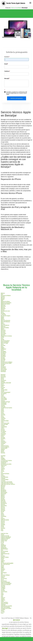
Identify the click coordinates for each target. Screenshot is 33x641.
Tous (2, 592)
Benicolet (3, 359)
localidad (18, 7)
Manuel (2, 487)
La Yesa (3, 611)
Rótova (2, 558)
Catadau (3, 405)
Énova (2, 436)
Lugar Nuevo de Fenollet (6, 482)
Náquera (3, 509)
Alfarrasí (3, 324)
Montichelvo (4, 505)
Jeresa (2, 471)
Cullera (2, 428)
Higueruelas (4, 465)
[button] (16, 11)
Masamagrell (4, 492)
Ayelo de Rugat (4, 343)
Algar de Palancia (5, 325)
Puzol (2, 543)
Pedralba (3, 524)
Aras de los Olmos (5, 340)
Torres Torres (4, 591)
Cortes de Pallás (5, 420)
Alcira (2, 312)
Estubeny (3, 438)
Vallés (2, 601)
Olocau (2, 515)
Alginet (2, 328)
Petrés (2, 525)
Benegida (3, 355)
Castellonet (3, 403)
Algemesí (3, 326)
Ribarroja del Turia (5, 553)
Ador (2, 294)
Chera (2, 412)
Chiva (2, 416)
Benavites (3, 353)
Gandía (2, 450)
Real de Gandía (4, 551)
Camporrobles (4, 390)
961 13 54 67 (16, 620)
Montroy (3, 506)
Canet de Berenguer (5, 392)
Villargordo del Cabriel (6, 608)
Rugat (2, 559)
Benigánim (3, 366)
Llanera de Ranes (5, 473)
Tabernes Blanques (5, 582)
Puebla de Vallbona (5, 538)
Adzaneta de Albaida (6, 295)
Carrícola (3, 397)
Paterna (2, 523)
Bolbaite (3, 381)
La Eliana (3, 432)
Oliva (2, 512)
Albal (2, 300)
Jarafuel (3, 468)
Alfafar (2, 318)
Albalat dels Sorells (5, 304)
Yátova (2, 610)
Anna (2, 338)
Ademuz (3, 293)
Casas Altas (4, 398)
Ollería (2, 514)
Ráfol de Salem (4, 549)
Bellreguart (3, 349)
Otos (2, 517)
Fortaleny (3, 443)
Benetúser (3, 356)
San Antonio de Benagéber (7, 563)
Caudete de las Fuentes (6, 407)
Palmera (3, 521)
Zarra (2, 613)
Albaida (2, 299)
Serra (2, 571)
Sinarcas (3, 576)
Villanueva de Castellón (6, 606)
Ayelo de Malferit (5, 342)
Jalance (3, 466)
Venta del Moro (4, 602)
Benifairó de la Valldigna (6, 362)
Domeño (3, 430)
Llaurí (2, 474)
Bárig (2, 346)
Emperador (3, 433)
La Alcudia (3, 314)
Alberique (3, 305)
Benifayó (3, 364)
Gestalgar (3, 455)
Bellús (2, 350)
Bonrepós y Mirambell (6, 382)
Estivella (3, 437)
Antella (2, 339)
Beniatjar (3, 358)
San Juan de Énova (5, 564)
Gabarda (3, 449)
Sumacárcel (4, 581)
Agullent (3, 296)
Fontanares (3, 442)
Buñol (2, 386)
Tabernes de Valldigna (6, 583)
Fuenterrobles (4, 448)
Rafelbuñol (3, 545)
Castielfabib (3, 404)
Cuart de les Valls (5, 423)
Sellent (2, 568)
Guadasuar (3, 463)
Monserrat (3, 502)
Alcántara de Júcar (5, 311)
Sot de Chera (4, 578)
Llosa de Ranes (4, 477)
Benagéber (3, 351)
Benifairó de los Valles (6, 363)
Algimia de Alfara (5, 327)
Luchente (3, 480)
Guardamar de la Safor (6, 464)
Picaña (2, 527)
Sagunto (3, 560)
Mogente (3, 499)
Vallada (2, 598)
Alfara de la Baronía (5, 320)
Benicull (3, 361)
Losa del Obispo (4, 479)
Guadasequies (4, 461)
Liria (2, 472)
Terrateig (3, 585)
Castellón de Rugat (5, 401)
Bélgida (2, 347)
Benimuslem (4, 369)
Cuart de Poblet (4, 424)
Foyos (2, 444)
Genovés (3, 452)
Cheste (2, 413)
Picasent (3, 528)
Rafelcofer (3, 546)
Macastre (3, 485)
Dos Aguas (3, 431)
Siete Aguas (4, 572)
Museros (3, 508)
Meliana (3, 495)
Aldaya (2, 317)
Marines (3, 489)
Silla (2, 573)
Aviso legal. (5, 628)
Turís (2, 595)
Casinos (3, 400)
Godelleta (3, 459)
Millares (3, 496)
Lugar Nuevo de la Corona (7, 483)
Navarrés (3, 510)
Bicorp (2, 379)
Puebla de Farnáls (5, 535)
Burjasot (3, 387)
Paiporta (3, 518)
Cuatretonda (4, 426)
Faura (2, 439)
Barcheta (3, 345)
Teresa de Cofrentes (5, 584)
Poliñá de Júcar (4, 533)
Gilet (2, 457)
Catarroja (3, 406)
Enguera (3, 435)
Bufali (2, 384)
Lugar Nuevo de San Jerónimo (8, 484)
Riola (2, 554)
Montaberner (4, 503)
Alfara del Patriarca (5, 321)
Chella (2, 410)
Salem (2, 562)
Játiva (2, 470)
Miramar (3, 497)
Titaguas (3, 587)
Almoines (3, 332)
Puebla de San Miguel (6, 537)
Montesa (3, 504)
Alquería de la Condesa (6, 336)
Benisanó (3, 374)
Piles (2, 529)
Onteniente (3, 516)
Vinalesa (3, 609)
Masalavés (3, 490)
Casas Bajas (4, 399)
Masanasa (3, 493)
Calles (2, 388)
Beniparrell (3, 370)
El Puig (2, 541)
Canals (2, 391)
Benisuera (3, 376)
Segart (2, 566)
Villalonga (3, 604)
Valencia (3, 597)
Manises (3, 486)
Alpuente (3, 334)
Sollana (2, 577)
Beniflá (2, 365)
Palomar (3, 522)
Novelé (2, 511)
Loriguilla (3, 478)
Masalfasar (3, 491)
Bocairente (3, 380)
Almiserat (3, 331)
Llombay (3, 476)
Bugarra (3, 385)
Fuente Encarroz (5, 445)
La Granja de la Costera (6, 460)
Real (2, 550)
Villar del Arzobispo (5, 607)
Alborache (3, 306)
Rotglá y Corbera (5, 557)
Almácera (3, 330)
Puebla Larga (4, 540)
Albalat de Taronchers (6, 302)
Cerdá (2, 409)
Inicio (12, 7)
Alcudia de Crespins (5, 315)
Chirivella (3, 414)
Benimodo (3, 368)
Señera (2, 570)
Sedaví (2, 565)
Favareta (3, 441)
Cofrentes (3, 418)
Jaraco (2, 467)
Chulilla (2, 417)
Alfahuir (2, 319)
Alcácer (2, 309)
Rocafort (3, 556)
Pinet (2, 530)
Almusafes (3, 333)
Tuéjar (2, 594)
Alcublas (3, 313)
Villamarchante (4, 603)
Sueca (2, 579)
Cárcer (2, 394)
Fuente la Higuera (5, 447)
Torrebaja (3, 588)
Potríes (2, 534)
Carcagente (3, 393)
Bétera (2, 378)
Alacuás (3, 298)
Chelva (2, 411)
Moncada (3, 501)
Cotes (2, 422)
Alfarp (2, 323)
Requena (3, 552)
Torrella (2, 589)
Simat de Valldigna (5, 575)
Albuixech (3, 308)
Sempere (3, 569)
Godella (2, 458)
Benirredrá (3, 371)
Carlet (2, 395)
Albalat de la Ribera (5, 301)
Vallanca (3, 600)
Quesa (2, 544)
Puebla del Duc (4, 539)
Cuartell (2, 425)
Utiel (2, 596)
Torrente (3, 590)
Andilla (2, 337)
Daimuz (2, 429)
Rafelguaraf (3, 547)
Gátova (2, 451)
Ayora (2, 344)
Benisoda (3, 375)
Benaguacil (3, 352)
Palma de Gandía (5, 520)
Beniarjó (3, 357)
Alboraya (3, 307)
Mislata (2, 498)
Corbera (2, 419)
